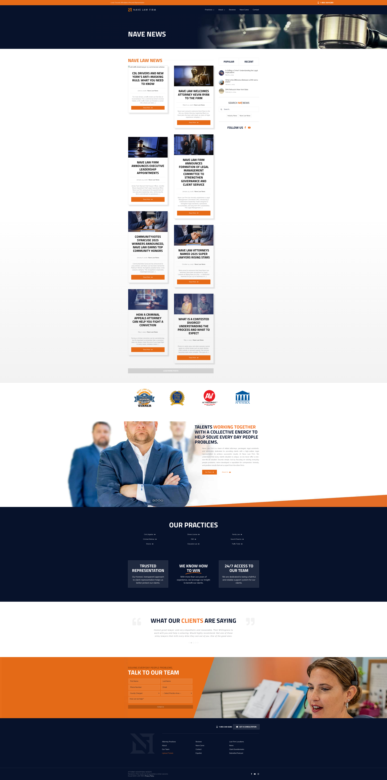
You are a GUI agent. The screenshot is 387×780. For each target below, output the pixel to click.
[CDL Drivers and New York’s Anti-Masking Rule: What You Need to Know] (146, 67)
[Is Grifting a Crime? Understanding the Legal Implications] (221, 72)
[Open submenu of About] (224, 9)
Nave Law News (152, 91)
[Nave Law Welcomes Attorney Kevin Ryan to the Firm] (193, 67)
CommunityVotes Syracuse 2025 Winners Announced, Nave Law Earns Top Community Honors (148, 243)
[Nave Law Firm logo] (142, 9)
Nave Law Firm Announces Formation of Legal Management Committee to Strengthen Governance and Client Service (194, 172)
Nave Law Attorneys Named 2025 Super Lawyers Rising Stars (194, 254)
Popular (229, 62)
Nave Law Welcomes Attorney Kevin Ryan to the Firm (193, 94)
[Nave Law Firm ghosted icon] (142, 725)
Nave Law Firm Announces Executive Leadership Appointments (148, 167)
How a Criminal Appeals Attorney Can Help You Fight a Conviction (148, 319)
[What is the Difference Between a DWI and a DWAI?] (221, 81)
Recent (248, 62)
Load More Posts (170, 371)
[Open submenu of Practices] (213, 9)
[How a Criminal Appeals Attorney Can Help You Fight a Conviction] (148, 290)
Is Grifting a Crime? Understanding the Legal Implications (241, 71)
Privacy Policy (149, 767)
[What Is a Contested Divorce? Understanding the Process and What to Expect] (193, 295)
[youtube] (249, 127)
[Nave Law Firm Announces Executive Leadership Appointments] (148, 138)
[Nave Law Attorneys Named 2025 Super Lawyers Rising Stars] (193, 226)
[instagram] (258, 765)
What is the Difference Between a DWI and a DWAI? (241, 81)
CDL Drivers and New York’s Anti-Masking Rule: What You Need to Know (148, 78)
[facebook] (245, 127)
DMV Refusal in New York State (236, 90)
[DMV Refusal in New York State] (221, 90)
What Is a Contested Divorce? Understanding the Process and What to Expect (194, 326)
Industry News (232, 115)
